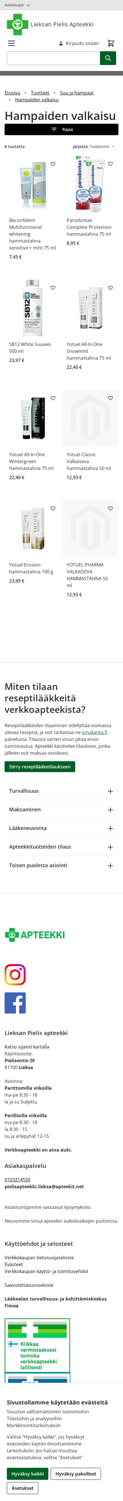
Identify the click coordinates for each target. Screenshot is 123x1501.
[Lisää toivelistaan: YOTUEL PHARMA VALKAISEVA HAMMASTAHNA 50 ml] (110, 508)
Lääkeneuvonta (28, 828)
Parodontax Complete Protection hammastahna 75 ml (89, 227)
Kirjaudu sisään (82, 43)
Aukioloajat (14, 4)
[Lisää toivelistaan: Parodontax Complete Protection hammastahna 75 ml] (110, 164)
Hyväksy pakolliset (75, 1474)
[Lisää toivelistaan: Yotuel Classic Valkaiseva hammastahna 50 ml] (110, 398)
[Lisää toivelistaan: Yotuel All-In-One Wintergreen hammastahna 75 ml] (53, 398)
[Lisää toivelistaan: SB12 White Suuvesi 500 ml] (53, 288)
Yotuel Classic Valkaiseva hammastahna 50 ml (89, 461)
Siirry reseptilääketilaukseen (40, 767)
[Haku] (108, 58)
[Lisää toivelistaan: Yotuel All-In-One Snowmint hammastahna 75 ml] (110, 288)
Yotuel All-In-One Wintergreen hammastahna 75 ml (31, 461)
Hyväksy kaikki (27, 1474)
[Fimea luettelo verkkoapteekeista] (61, 1345)
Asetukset (22, 1488)
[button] (61, 129)
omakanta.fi (94, 732)
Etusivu (12, 93)
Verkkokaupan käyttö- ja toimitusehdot (46, 1271)
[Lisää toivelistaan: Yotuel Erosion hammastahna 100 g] (53, 508)
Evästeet (14, 1264)
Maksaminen (25, 809)
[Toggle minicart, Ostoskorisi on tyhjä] (111, 43)
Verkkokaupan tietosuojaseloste (39, 1257)
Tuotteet (40, 93)
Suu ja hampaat (77, 93)
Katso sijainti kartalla (27, 1047)
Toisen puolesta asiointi (38, 865)
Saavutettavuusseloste (29, 1285)
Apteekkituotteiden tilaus (40, 846)
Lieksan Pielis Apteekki (62, 24)
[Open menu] (11, 43)
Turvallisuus (24, 790)
